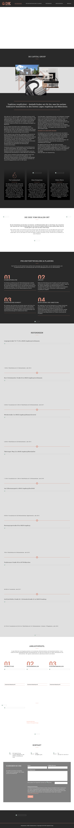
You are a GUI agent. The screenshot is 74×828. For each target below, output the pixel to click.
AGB (28, 825)
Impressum (23, 825)
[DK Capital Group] (6, 3)
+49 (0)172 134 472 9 (63, 754)
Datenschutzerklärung (33, 793)
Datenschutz (33, 825)
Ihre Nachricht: (31, 770)
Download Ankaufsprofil (10, 684)
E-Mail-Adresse (52, 765)
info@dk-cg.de (38, 754)
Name (29, 765)
